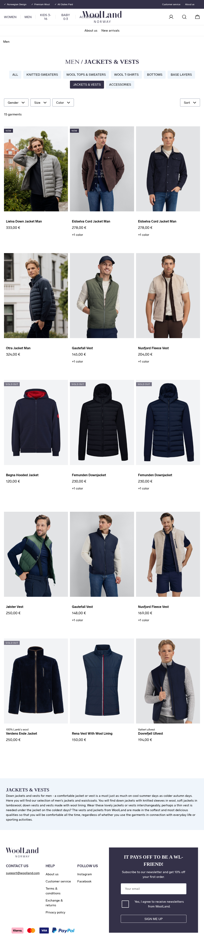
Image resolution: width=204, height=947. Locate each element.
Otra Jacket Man (18, 348)
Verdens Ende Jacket (21, 733)
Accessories (120, 84)
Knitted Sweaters (42, 74)
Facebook (84, 881)
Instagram (84, 874)
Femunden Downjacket (89, 475)
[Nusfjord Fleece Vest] (168, 295)
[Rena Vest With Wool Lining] (102, 681)
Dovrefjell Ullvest (150, 733)
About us (90, 30)
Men (28, 17)
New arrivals (110, 30)
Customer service (171, 4)
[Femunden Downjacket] (102, 422)
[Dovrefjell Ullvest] (168, 681)
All (15, 74)
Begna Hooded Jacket (22, 475)
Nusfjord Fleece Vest (153, 348)
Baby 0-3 (65, 17)
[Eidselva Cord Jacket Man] (102, 168)
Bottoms (154, 74)
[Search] (184, 16)
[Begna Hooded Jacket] (36, 422)
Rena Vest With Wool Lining (92, 733)
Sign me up (153, 919)
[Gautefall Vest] (102, 295)
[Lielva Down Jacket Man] (36, 168)
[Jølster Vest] (36, 554)
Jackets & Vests (87, 84)
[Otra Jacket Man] (36, 295)
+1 (77, 235)
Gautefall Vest (82, 348)
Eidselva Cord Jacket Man (91, 221)
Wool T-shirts (126, 74)
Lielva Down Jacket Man (24, 221)
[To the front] (118, 17)
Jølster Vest (14, 607)
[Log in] (171, 16)
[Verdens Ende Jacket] (36, 681)
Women (10, 17)
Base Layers (181, 74)
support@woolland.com (23, 873)
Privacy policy (55, 912)
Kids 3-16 (45, 17)
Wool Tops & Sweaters (86, 74)
